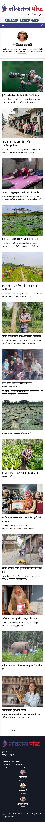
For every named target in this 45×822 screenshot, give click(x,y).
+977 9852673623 (15, 764)
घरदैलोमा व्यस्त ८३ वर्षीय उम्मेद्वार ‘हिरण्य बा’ (20, 619)
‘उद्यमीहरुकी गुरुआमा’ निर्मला (14, 710)
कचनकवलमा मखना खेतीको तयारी (16, 434)
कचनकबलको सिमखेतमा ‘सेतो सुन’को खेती (20, 239)
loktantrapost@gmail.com (18, 768)
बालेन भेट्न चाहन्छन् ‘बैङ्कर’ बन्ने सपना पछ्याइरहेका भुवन (17, 385)
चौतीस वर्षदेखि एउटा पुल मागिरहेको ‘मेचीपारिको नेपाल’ (22, 570)
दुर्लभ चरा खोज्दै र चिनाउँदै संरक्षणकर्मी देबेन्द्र (20, 95)
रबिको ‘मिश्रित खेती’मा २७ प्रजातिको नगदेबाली (21, 336)
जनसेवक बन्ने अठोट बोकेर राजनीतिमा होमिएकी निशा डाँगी (21, 519)
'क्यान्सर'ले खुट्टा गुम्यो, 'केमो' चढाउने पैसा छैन (20, 192)
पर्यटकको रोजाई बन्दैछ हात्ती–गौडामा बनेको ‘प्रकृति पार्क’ (20, 287)
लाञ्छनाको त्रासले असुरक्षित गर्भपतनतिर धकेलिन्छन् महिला (18, 143)
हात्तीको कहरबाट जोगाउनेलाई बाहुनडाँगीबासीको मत (22, 667)
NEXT (14, 730)
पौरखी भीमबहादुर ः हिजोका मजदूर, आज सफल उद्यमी (20, 475)
